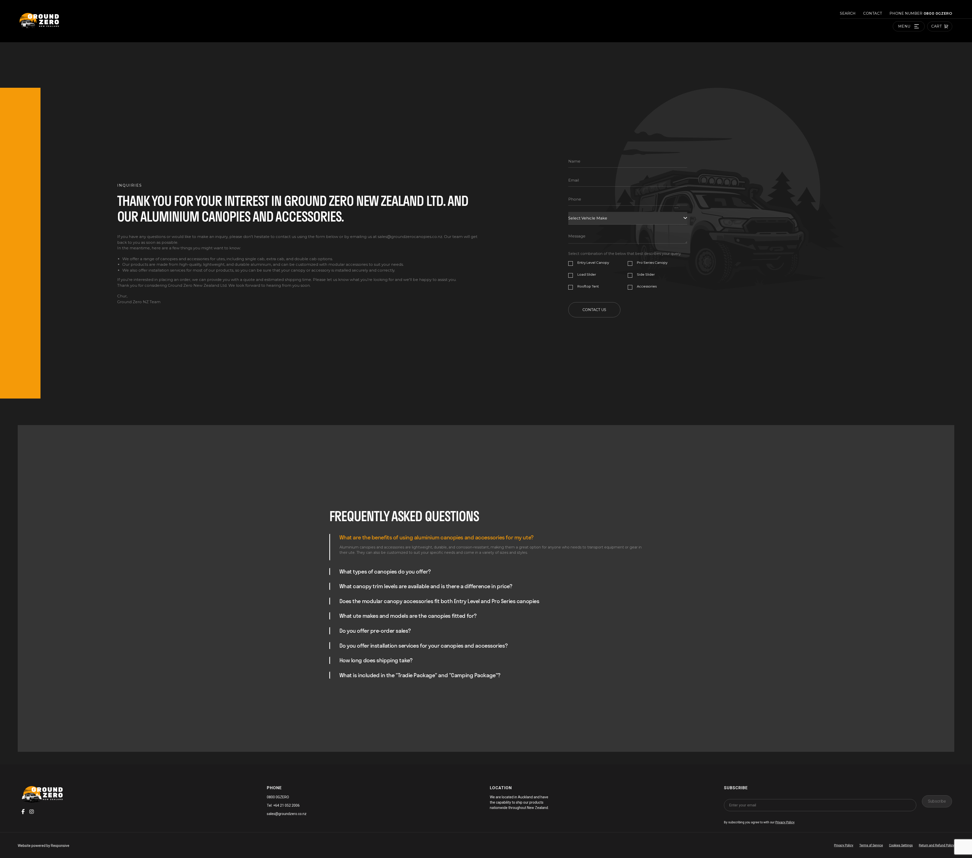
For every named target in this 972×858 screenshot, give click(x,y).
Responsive (60, 846)
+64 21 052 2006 (286, 805)
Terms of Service (871, 845)
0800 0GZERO (937, 13)
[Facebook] (23, 812)
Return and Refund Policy (936, 845)
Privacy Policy (785, 822)
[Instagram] (31, 812)
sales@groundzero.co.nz (287, 814)
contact (872, 13)
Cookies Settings (901, 845)
